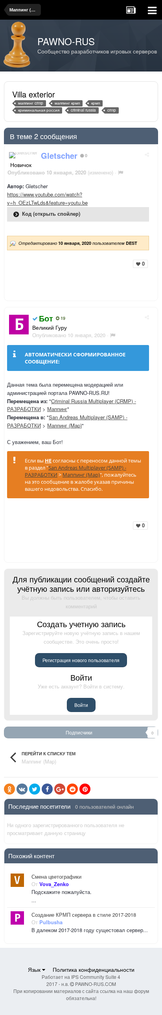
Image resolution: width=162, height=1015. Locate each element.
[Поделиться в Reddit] (72, 789)
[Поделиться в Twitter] (34, 789)
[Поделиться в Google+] (59, 789)
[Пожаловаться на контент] (120, 172)
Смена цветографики (56, 876)
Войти (81, 704)
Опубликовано (68, 335)
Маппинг (57, 409)
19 (62, 318)
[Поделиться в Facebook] (47, 789)
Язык (35, 969)
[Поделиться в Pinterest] (84, 789)
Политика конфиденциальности (93, 969)
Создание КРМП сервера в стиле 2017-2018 (83, 914)
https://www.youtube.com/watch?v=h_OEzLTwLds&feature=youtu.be (47, 198)
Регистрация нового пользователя (81, 660)
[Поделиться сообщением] (147, 154)
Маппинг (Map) (64, 425)
